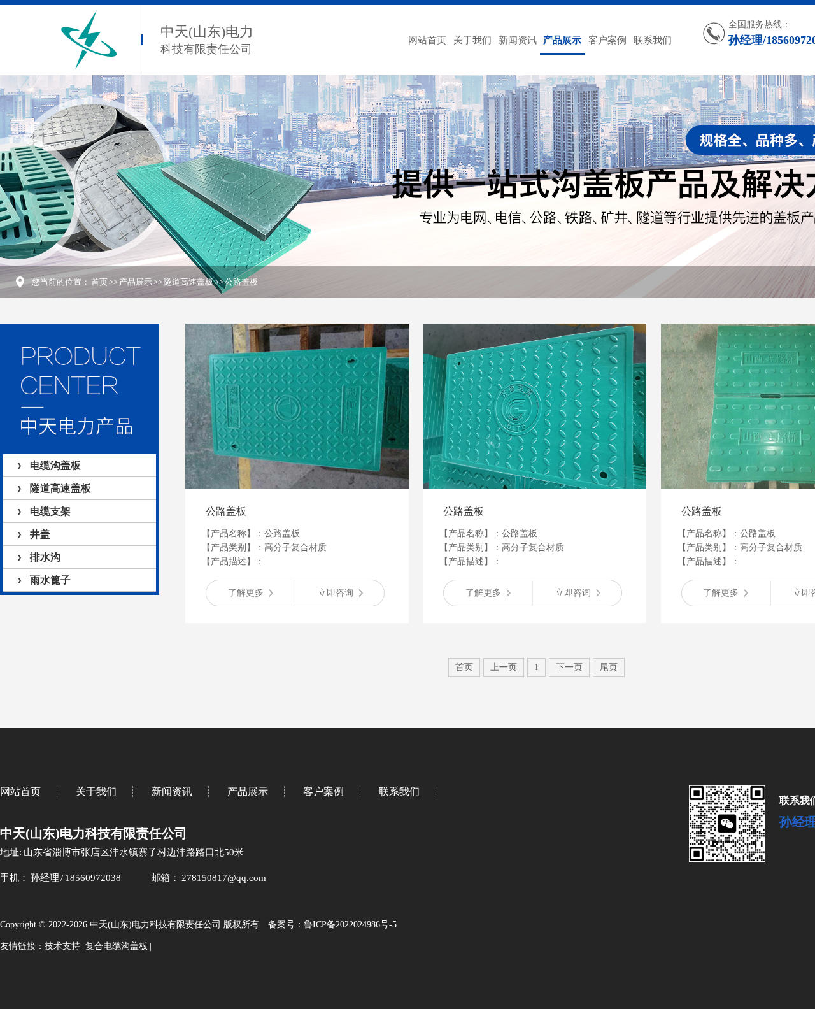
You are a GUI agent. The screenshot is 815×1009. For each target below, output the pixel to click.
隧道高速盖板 (188, 282)
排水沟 (45, 557)
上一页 (503, 667)
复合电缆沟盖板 (116, 946)
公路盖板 (241, 282)
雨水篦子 (50, 580)
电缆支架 (50, 511)
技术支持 (62, 946)
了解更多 (246, 593)
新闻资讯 (518, 40)
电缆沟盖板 (55, 465)
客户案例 (607, 40)
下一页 (569, 667)
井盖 (40, 534)
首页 (99, 282)
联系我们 (653, 40)
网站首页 (427, 40)
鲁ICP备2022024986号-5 (350, 924)
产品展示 (562, 40)
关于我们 (472, 40)
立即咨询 (335, 593)
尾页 (609, 667)
